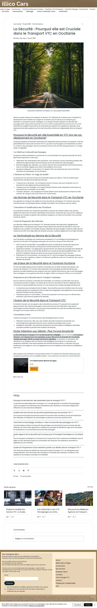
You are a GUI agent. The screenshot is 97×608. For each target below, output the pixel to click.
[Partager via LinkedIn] (24, 470)
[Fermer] (95, 604)
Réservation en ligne (63, 563)
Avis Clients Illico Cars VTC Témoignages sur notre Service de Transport (48, 510)
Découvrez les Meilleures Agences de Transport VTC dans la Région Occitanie (78, 510)
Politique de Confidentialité (65, 583)
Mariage (29, 11)
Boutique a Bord (61, 572)
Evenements (60, 566)
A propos (59, 574)
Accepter (88, 605)
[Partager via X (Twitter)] (19, 470)
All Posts (5, 11)
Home (58, 560)
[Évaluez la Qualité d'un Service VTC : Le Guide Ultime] (17, 498)
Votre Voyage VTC (62, 577)
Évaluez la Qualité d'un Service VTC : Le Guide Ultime (15, 510)
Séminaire (63, 11)
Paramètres (77, 605)
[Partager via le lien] (28, 470)
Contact (59, 580)
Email (6, 575)
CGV (57, 586)
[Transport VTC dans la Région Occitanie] (79, 498)
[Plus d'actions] (82, 24)
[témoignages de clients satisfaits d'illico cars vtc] (48, 498)
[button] (48, 365)
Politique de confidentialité (36, 606)
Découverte (17, 11)
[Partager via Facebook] (14, 470)
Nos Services (60, 569)
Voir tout (90, 487)
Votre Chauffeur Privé (46, 11)
